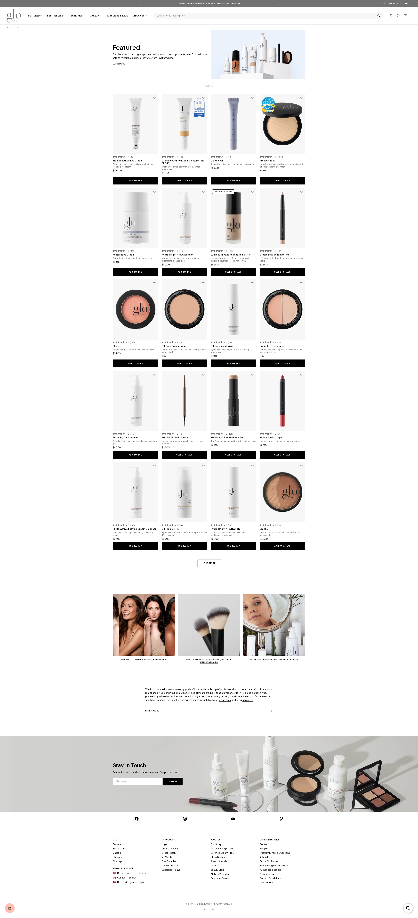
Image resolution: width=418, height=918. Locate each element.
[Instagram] (185, 819)
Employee (209, 910)
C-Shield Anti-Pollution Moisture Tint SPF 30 (183, 162)
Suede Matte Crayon (271, 438)
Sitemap (117, 861)
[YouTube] (233, 819)
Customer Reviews (221, 878)
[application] (408, 908)
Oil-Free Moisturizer (222, 346)
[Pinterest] (281, 819)
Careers (215, 866)
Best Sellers (119, 849)
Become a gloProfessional (274, 866)
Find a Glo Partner (269, 861)
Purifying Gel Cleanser (126, 438)
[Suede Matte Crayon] (282, 401)
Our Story (216, 844)
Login (408, 4)
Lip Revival (217, 161)
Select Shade (184, 181)
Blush (116, 346)
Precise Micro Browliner (175, 438)
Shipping (264, 849)
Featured (117, 844)
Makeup (117, 853)
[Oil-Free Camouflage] (184, 309)
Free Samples (169, 861)
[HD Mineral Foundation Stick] (233, 401)
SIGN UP (172, 781)
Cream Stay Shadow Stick (274, 255)
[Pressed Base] (282, 124)
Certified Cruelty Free (222, 853)
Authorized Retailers (270, 870)
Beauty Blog (217, 870)
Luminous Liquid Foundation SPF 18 (231, 255)
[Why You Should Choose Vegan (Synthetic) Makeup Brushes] (209, 625)
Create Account (170, 849)
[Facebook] (137, 819)
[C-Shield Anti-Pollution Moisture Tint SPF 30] (184, 124)
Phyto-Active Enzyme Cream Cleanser (134, 529)
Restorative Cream (123, 255)
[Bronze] (282, 492)
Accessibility (266, 883)
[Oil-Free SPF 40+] (184, 492)
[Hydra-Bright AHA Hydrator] (233, 492)
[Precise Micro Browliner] (184, 401)
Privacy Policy (267, 874)
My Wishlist (167, 857)
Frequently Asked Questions (275, 853)
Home (9, 27)
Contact (264, 844)
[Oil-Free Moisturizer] (233, 309)
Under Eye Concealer (272, 346)
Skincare (117, 857)
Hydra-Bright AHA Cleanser (177, 255)
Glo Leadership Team (222, 849)
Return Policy (266, 857)
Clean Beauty (218, 857)
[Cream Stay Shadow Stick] (282, 218)
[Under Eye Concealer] (282, 309)
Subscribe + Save (171, 870)
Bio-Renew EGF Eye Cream (127, 161)
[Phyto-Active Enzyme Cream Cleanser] (135, 492)
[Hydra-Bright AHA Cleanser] (184, 218)
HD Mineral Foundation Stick (227, 438)
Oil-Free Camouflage (174, 346)
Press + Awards (219, 861)
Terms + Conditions (270, 878)
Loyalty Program (170, 866)
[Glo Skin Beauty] (14, 16)
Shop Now (238, 4)
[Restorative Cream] (135, 218)
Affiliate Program (220, 874)
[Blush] (135, 309)
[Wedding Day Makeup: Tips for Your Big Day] (144, 625)
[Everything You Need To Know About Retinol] (274, 625)
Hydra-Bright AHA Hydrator (226, 529)
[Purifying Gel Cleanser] (135, 401)
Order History (169, 853)
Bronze (264, 529)
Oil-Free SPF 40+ (171, 529)
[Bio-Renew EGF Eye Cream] (135, 124)
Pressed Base (267, 161)
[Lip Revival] (233, 124)
